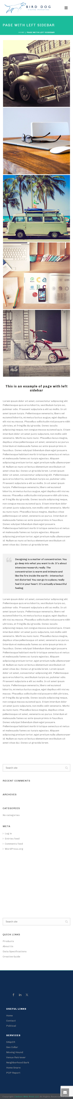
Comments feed (14, 843)
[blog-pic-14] (36, 208)
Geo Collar (12, 1047)
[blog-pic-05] (36, 141)
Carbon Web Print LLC (27, 1096)
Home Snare (13, 1067)
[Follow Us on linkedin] (20, 995)
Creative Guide (11, 956)
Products (8, 941)
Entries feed (12, 838)
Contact (11, 1020)
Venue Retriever (16, 1057)
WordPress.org (14, 848)
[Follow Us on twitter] (27, 995)
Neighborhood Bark (17, 1062)
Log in (8, 833)
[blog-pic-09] (36, 275)
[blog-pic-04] (36, 343)
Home (21, 32)
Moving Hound (14, 1052)
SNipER (10, 1042)
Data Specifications (15, 951)
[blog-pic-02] (36, 73)
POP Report (13, 1072)
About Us (8, 946)
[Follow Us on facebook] (13, 995)
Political (11, 1025)
